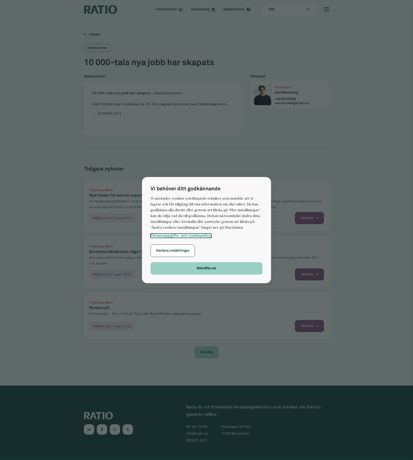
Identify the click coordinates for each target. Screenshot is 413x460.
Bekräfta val (206, 268)
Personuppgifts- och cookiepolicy (181, 235)
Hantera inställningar (173, 250)
